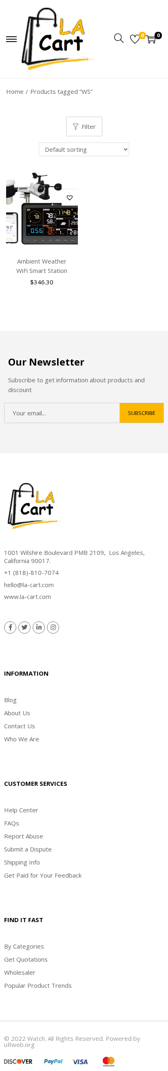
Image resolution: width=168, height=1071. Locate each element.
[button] (70, 197)
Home (15, 91)
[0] (135, 39)
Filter (89, 126)
